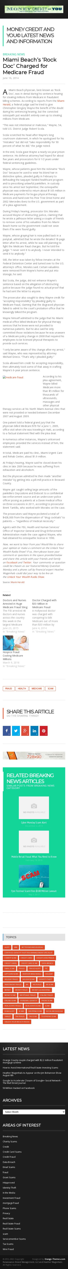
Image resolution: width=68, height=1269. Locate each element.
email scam (9, 968)
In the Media (9, 1192)
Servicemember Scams (14, 1238)
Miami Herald (17, 582)
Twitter (27, 562)
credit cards (11, 963)
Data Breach (9, 1162)
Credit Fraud (9, 1156)
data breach (47, 963)
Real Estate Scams (12, 1228)
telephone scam (48, 1016)
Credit (6, 1146)
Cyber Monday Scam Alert (34, 822)
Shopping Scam (35, 1011)
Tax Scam (33, 1016)
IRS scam (49, 984)
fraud (5, 1172)
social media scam (54, 1011)
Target (8, 1016)
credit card (26, 958)
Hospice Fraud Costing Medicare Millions (13, 655)
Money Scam (10, 995)
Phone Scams (9, 1208)
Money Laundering (41, 990)
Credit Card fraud (45, 958)
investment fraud (13, 984)
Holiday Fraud (11, 979)
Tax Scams (8, 1244)
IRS (27, 984)
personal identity (28, 1000)
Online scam (10, 1000)
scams (21, 1011)
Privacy (6, 1213)
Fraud (8, 688)
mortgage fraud (11, 1203)
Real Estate (8, 1218)
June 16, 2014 (11, 78)
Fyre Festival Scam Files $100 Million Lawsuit (34, 891)
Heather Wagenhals (31, 974)
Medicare (37, 688)
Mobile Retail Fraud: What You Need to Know (34, 856)
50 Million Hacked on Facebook (19, 1088)
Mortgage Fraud (28, 995)
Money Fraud (21, 990)
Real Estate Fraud (11, 1223)
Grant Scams (9, 1177)
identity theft (45, 979)
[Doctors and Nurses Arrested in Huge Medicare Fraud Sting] (17, 616)
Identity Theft (9, 1187)
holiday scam (28, 979)
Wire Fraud (8, 1249)
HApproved (9, 1182)
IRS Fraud (37, 984)
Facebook (11, 562)
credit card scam (29, 963)
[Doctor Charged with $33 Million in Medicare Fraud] (47, 616)
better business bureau (32, 947)
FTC (46, 968)
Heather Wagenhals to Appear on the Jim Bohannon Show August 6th (32, 1074)
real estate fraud (13, 1006)
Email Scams (9, 1167)
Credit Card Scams (12, 1151)
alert (7, 947)
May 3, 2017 (34, 894)
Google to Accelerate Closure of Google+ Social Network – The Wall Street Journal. (32, 1081)
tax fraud (20, 1016)
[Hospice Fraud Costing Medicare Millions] (16, 642)
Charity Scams (10, 1141)
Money (8, 990)
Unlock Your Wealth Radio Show (25, 576)
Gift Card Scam (11, 974)
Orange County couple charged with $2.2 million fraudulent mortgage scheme (33, 1061)
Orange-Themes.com (55, 1259)
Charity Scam (10, 958)
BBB (15, 947)
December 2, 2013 (34, 826)
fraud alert (35, 968)
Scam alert (9, 1011)
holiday (49, 974)
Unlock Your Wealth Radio (17, 1022)
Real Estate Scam (33, 1006)
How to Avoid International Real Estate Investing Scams (30, 1067)
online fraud (46, 995)
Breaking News (14, 54)
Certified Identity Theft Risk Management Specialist (28, 953)
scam (51, 688)
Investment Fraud (11, 1198)
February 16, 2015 (34, 860)
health (22, 688)
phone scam (46, 1000)
